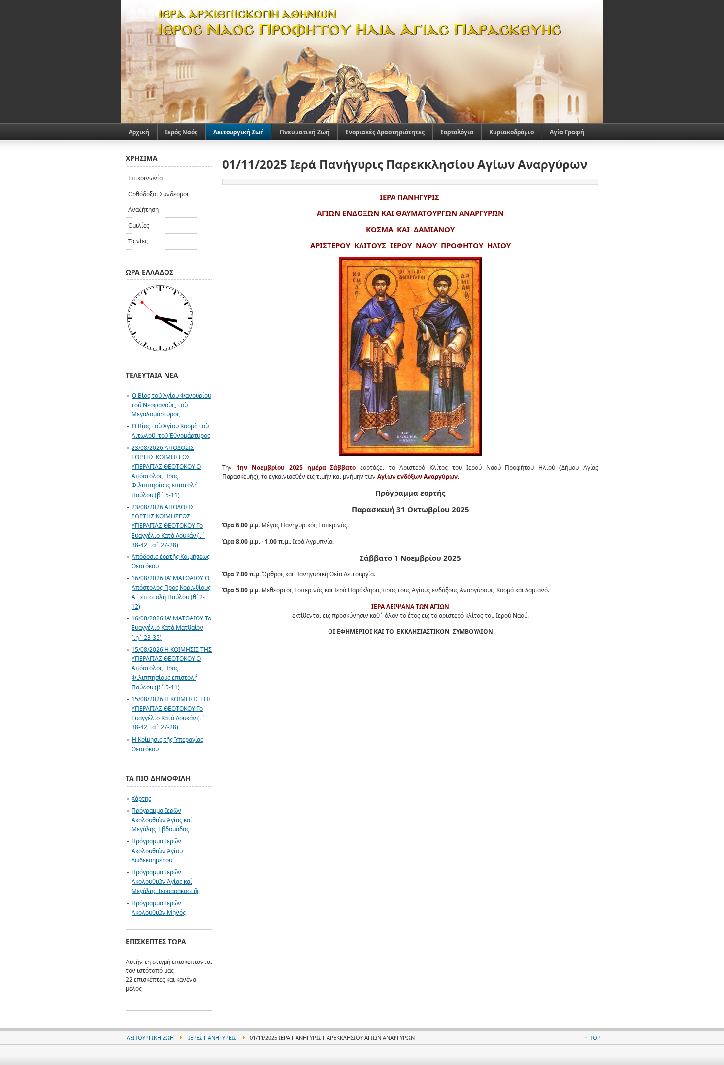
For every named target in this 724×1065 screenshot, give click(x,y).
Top (595, 1037)
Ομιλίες (138, 225)
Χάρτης (141, 798)
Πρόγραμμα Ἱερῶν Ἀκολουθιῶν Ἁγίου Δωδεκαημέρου (157, 850)
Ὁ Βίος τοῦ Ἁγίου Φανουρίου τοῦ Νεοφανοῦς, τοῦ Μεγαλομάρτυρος (171, 404)
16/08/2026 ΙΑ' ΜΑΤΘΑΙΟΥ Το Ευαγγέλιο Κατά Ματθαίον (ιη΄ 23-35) (171, 627)
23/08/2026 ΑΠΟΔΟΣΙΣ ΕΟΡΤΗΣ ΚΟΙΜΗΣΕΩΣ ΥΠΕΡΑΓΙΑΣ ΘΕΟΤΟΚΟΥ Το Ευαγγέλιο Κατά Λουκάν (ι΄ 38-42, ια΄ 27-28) (168, 526)
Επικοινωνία (145, 178)
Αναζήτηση (143, 210)
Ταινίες (138, 241)
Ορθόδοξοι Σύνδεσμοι (158, 194)
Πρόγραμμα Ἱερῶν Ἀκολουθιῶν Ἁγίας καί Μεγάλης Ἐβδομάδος (162, 819)
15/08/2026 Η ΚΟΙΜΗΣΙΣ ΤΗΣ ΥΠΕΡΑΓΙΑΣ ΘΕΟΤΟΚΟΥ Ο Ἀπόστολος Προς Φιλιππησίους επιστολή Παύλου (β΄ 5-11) (172, 668)
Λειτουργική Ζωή (150, 1037)
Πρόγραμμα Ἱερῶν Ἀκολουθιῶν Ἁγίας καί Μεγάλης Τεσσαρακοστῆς (166, 881)
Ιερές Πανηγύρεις (212, 1037)
